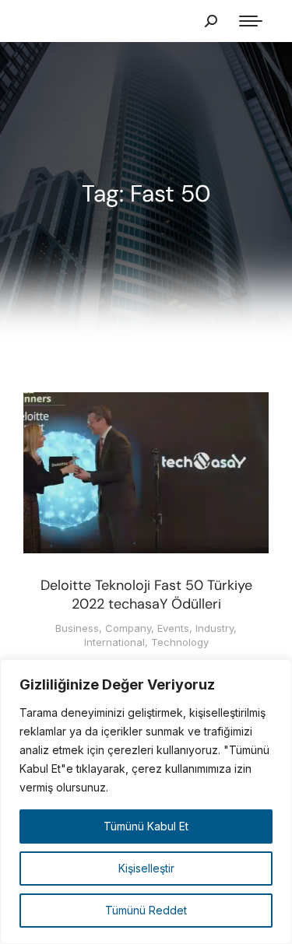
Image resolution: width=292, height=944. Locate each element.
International (114, 642)
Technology (180, 642)
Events (173, 628)
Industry (214, 628)
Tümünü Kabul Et (146, 826)
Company (128, 628)
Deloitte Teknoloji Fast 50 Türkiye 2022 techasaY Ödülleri (146, 594)
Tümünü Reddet (146, 910)
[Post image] (146, 472)
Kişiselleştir (146, 868)
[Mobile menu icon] (251, 21)
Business (77, 628)
